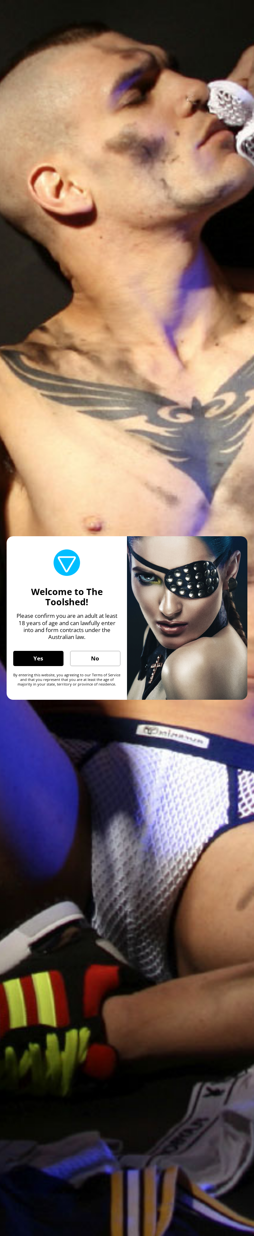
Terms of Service (106, 674)
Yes (38, 658)
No (95, 658)
